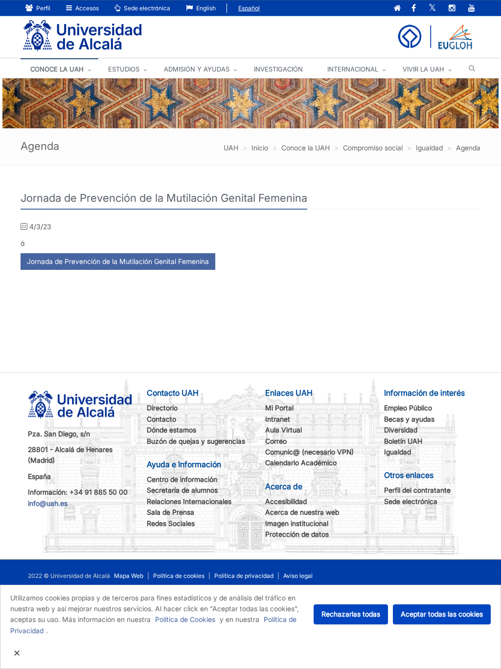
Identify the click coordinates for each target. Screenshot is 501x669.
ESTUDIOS (123, 69)
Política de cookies (179, 575)
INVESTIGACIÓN (278, 69)
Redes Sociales (171, 523)
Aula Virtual (283, 430)
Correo (276, 441)
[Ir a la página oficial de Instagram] (452, 8)
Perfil (42, 8)
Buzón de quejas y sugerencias (196, 441)
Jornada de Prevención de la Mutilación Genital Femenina (118, 261)
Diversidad (400, 430)
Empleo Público (408, 408)
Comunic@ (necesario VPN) (309, 452)
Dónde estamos (171, 430)
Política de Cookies (185, 619)
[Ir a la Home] (82, 36)
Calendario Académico (301, 462)
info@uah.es (48, 503)
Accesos (86, 8)
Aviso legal (298, 575)
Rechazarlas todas (350, 614)
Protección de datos (297, 534)
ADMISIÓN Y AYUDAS (196, 69)
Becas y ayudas (409, 419)
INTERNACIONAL (352, 69)
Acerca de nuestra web (302, 512)
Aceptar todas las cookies (442, 614)
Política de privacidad (243, 575)
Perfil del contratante (417, 490)
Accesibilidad (286, 501)
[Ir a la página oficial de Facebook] (413, 8)
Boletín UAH (403, 441)
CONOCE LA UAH (57, 69)
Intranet (277, 419)
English (205, 8)
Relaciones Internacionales (189, 501)
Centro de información (182, 479)
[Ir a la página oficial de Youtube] (471, 8)
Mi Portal (279, 408)
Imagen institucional (296, 523)
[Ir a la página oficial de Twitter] (432, 8)
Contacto (161, 419)
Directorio (162, 408)
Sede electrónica (146, 8)
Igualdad (397, 452)
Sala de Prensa (170, 512)
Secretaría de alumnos (182, 490)
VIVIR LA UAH (423, 69)
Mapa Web (128, 575)
